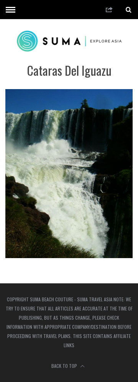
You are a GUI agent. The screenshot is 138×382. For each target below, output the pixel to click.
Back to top (64, 365)
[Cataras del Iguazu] (68, 255)
